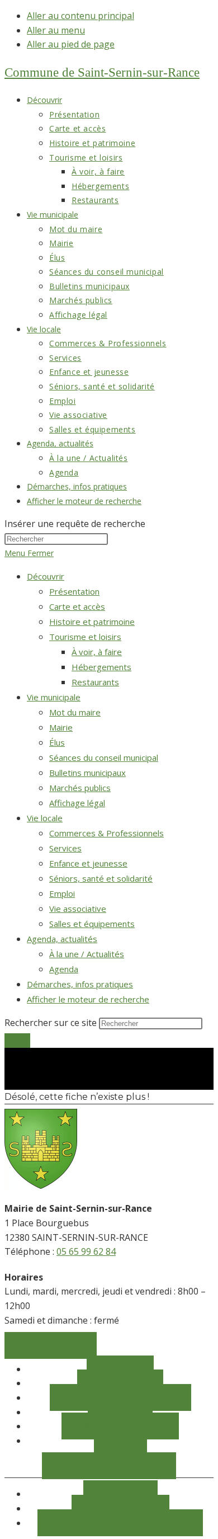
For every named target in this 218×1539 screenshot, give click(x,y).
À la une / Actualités (86, 953)
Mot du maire (75, 712)
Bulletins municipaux (87, 772)
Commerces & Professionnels (106, 833)
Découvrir (45, 576)
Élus (57, 742)
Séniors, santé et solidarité (101, 878)
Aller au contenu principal (80, 16)
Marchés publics (80, 787)
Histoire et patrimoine (92, 621)
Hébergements (101, 666)
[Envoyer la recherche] (17, 1040)
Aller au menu (56, 30)
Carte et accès (77, 606)
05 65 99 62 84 (86, 1251)
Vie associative (77, 908)
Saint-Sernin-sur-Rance (102, 72)
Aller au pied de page (71, 44)
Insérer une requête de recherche (74, 523)
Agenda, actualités (62, 938)
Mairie (61, 727)
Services (65, 848)
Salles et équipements (92, 923)
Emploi (62, 893)
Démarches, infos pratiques (80, 984)
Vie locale (45, 817)
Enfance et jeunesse (88, 863)
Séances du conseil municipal (103, 757)
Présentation (74, 591)
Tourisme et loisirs (85, 636)
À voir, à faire (97, 651)
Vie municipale (53, 697)
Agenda (63, 969)
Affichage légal (77, 802)
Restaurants (95, 682)
